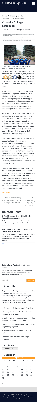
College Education (23, 29)
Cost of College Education (14, 2)
